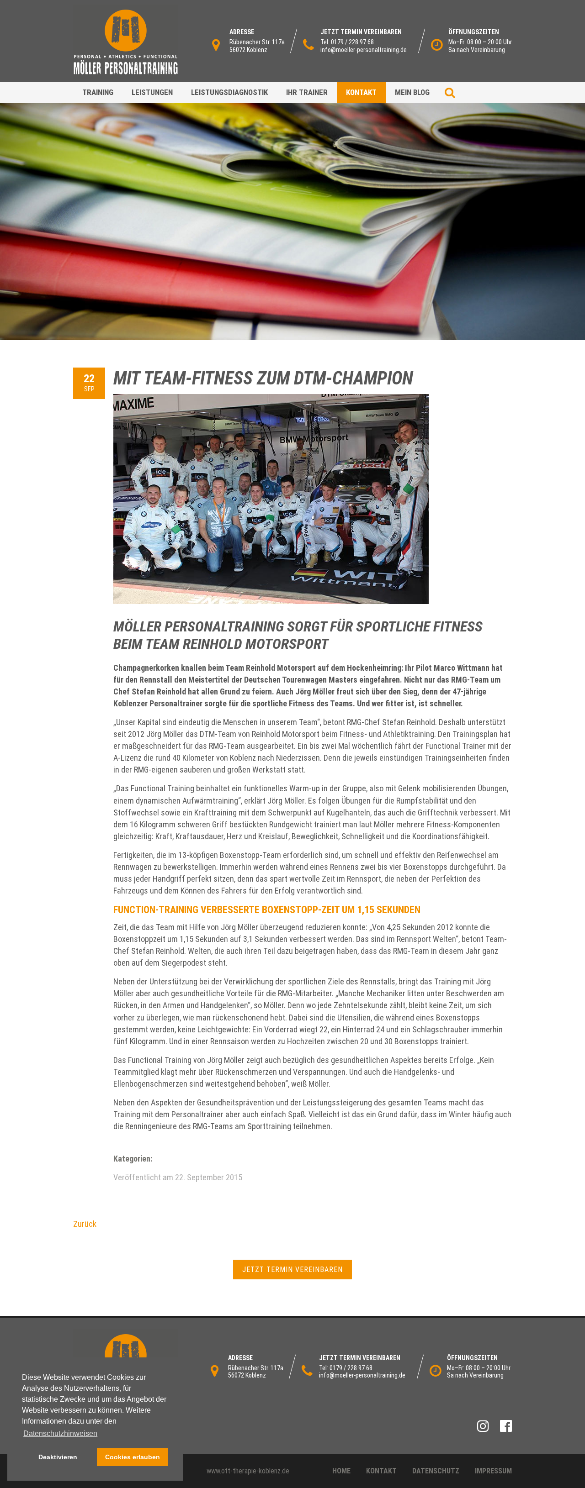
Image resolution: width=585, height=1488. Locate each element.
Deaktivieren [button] (57, 1457)
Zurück (84, 1224)
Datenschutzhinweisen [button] (60, 1433)
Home (341, 1471)
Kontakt (361, 92)
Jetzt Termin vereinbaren (292, 1269)
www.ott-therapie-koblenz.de (248, 1471)
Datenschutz (435, 1471)
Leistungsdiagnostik (229, 92)
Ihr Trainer (307, 92)
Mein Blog (412, 92)
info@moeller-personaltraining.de (363, 49)
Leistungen (152, 92)
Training (97, 92)
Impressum (493, 1471)
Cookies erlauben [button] (132, 1457)
